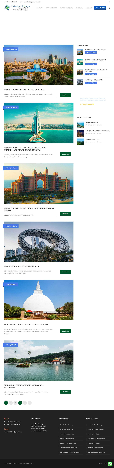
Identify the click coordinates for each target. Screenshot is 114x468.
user (100, 125)
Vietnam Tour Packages (95, 448)
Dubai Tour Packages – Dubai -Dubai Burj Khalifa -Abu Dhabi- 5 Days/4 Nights (25, 149)
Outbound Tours (66, 8)
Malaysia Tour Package (95, 425)
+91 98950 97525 (13, 422)
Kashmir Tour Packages (68, 443)
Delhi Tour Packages (67, 438)
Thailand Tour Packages (96, 429)
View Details (65, 95)
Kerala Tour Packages (67, 425)
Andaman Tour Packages (68, 448)
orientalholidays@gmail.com (31, 2)
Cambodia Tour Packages (96, 452)
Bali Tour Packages (94, 434)
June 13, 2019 (91, 125)
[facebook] (109, 2)
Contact (88, 8)
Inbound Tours (51, 8)
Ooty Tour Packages (67, 434)
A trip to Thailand (92, 122)
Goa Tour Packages (66, 429)
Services (79, 8)
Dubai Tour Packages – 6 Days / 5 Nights (24, 89)
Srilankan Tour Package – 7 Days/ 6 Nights (26, 325)
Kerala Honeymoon (93, 139)
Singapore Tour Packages (96, 438)
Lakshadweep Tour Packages (70, 452)
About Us (39, 8)
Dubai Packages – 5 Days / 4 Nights (21, 266)
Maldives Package (94, 443)
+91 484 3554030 (11, 2)
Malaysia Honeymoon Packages (97, 131)
